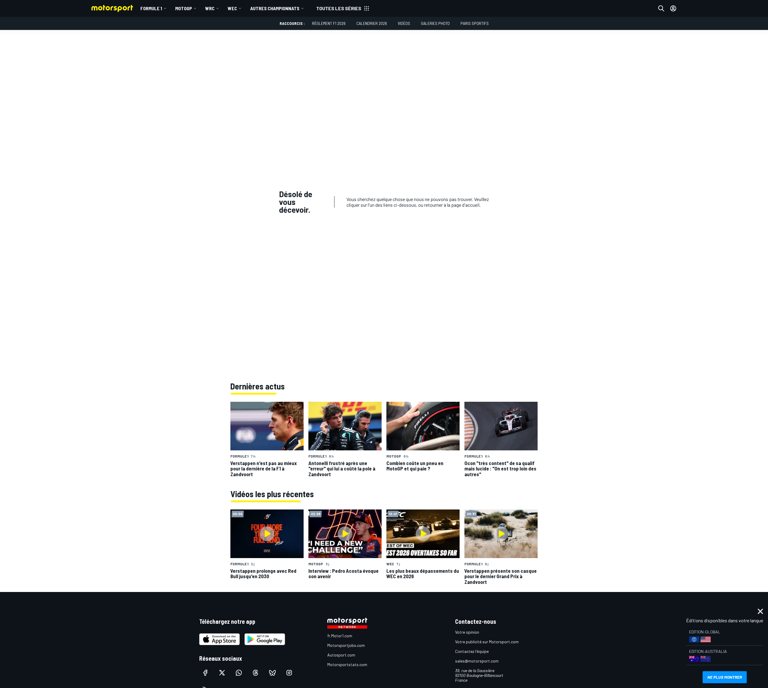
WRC (209, 8)
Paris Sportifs (474, 23)
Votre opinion (467, 632)
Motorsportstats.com (347, 664)
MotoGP (183, 8)
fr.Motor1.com (339, 635)
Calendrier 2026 (371, 23)
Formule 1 (151, 8)
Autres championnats (274, 8)
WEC (232, 8)
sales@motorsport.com (477, 660)
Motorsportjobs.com (346, 645)
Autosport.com (341, 654)
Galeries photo (435, 23)
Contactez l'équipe (472, 651)
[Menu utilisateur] (673, 8)
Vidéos (404, 23)
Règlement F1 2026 (329, 23)
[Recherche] (661, 8)
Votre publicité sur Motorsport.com (487, 641)
